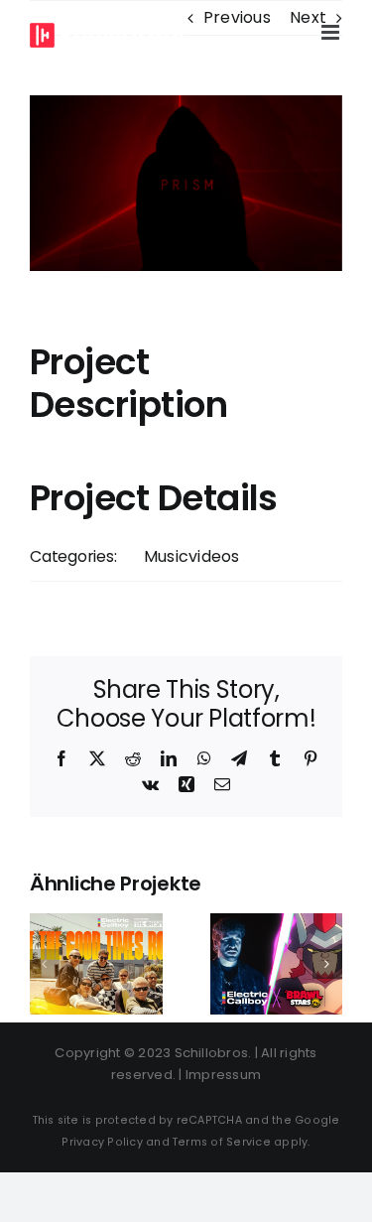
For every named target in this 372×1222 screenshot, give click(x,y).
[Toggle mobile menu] (331, 32)
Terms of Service (222, 1142)
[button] (45, 964)
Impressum (223, 1074)
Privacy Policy (102, 1142)
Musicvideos (192, 556)
